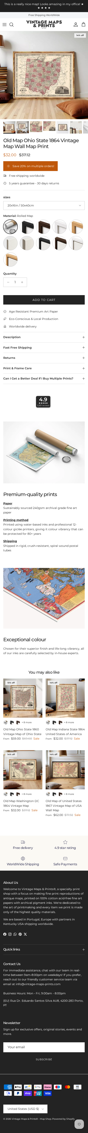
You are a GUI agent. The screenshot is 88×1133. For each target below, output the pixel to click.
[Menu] (4, 24)
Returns (9, 358)
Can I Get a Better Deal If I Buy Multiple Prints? (38, 378)
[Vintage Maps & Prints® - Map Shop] (44, 24)
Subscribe (44, 1059)
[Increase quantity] (23, 282)
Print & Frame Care (17, 368)
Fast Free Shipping (17, 347)
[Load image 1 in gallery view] (44, 75)
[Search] (13, 24)
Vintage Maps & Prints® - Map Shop (31, 1118)
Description (12, 337)
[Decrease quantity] (7, 282)
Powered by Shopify (63, 1118)
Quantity (10, 273)
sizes (6, 197)
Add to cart (44, 300)
